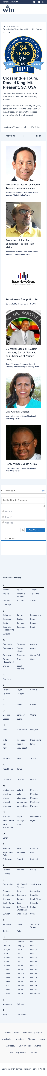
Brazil (32, 627)
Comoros (21, 655)
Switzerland (22, 914)
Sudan (33, 907)
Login (43, 491)
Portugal (34, 859)
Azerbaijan (7, 604)
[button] (34, 1)
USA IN (33, 961)
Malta (19, 794)
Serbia (19, 891)
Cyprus (6, 666)
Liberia (33, 779)
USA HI (6, 961)
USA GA (33, 958)
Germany (21, 715)
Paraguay (21, 852)
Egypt (19, 690)
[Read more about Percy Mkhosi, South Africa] (23, 443)
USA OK (33, 977)
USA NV (33, 973)
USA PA (20, 981)
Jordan (33, 758)
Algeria (20, 590)
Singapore (21, 895)
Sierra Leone (8, 895)
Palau (19, 848)
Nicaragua (21, 820)
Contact (33, 1052)
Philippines (7, 859)
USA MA (6, 965)
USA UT (6, 989)
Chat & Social (25, 1046)
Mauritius (34, 794)
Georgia (6, 715)
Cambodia (7, 644)
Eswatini (6, 694)
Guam (19, 719)
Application (7, 1039)
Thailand (20, 924)
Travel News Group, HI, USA (22, 299)
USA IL (20, 961)
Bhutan (33, 623)
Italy (5, 748)
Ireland (20, 744)
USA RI (33, 981)
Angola (6, 594)
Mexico (6, 798)
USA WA (6, 993)
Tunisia (6, 931)
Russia (33, 870)
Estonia (33, 690)
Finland (20, 704)
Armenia (6, 600)
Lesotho (20, 779)
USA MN (6, 969)
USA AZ (20, 950)
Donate (6, 2)
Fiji (4, 704)
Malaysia (34, 790)
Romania (20, 870)
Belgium (20, 619)
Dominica (7, 679)
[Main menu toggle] (40, 9)
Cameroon (21, 644)
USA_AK (6, 950)
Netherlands (35, 816)
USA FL (20, 958)
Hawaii (25, 304)
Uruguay (20, 946)
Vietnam (20, 1004)
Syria (32, 914)
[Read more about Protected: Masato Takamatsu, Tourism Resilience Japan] (23, 163)
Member (9, 195)
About (16, 1032)
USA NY (6, 977)
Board (35, 192)
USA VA (20, 989)
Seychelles (35, 891)
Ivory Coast (22, 748)
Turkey (19, 931)
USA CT (20, 954)
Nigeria (33, 820)
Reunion (6, 870)
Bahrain (20, 615)
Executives (33, 364)
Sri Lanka (34, 903)
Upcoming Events (18, 1052)
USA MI (33, 965)
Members (20, 1039)
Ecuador (6, 690)
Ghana (33, 715)
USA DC (33, 954)
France (33, 704)
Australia (20, 600)
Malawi (20, 790)
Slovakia (34, 895)
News (42, 1039)
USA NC (34, 969)
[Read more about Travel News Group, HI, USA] (23, 278)
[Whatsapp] (43, 2)
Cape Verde (8, 648)
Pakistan (6, 848)
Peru (32, 852)
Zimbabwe (17, 367)
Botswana (21, 627)
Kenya (19, 769)
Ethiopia (20, 694)
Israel (32, 744)
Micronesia (21, 798)
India (5, 740)
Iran (4, 744)
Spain (19, 903)
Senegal (6, 891)
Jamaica (6, 758)
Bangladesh (35, 615)
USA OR (6, 981)
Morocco (7, 806)
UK (31, 942)
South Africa (35, 899)
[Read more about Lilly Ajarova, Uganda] (23, 390)
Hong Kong (22, 729)
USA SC (6, 985)
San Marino (8, 884)
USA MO (20, 969)
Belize (32, 619)
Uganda (20, 942)
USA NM (20, 973)
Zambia (6, 1014)
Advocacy (10, 1046)
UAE (5, 942)
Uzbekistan (35, 993)
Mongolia (7, 802)
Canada (33, 644)
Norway (20, 824)
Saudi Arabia (35, 884)
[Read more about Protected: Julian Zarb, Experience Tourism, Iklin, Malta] (23, 219)
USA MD (20, 965)
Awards (37, 1046)
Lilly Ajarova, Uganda (18, 411)
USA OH (20, 977)
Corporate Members (14, 304)
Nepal (19, 816)
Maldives (7, 794)
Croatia (20, 659)
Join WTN (14, 2)
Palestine (34, 848)
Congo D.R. (35, 655)
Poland (20, 859)
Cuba (32, 659)
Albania (6, 590)
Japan (19, 758)
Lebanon (7, 779)
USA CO (6, 954)
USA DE (6, 958)
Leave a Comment (13, 416)
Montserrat (35, 802)
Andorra (33, 590)
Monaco (34, 798)
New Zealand (8, 820)
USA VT (33, 989)
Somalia (20, 899)
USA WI (20, 993)
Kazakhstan (8, 769)
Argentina (34, 594)
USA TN (20, 985)
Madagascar (8, 790)
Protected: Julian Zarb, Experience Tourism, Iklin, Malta (20, 244)
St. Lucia (6, 907)
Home (7, 1032)
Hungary (34, 729)
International (35, 740)
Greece (6, 719)
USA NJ (6, 973)
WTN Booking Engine (32, 1032)
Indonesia (21, 740)
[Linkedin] (39, 2)
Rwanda (6, 874)
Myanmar (34, 806)
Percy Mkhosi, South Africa (21, 463)
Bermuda (20, 623)
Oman (5, 838)
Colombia (7, 655)
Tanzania (7, 924)
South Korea (8, 903)
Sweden (6, 914)
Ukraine (6, 946)
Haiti (5, 729)
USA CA (33, 950)
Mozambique (22, 806)
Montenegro (22, 802)
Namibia (6, 816)
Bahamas (7, 615)
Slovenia (6, 899)
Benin (5, 623)
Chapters (32, 1039)
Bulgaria (6, 634)
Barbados (7, 619)
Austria (33, 600)
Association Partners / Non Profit (19, 192)
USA (32, 946)
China (33, 648)
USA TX (33, 985)
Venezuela (7, 1004)
